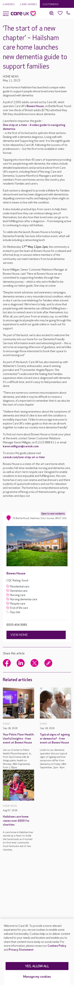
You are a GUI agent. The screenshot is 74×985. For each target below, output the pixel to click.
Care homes (28, 4)
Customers (51, 4)
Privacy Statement (21, 950)
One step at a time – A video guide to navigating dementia (34, 127)
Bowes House (35, 106)
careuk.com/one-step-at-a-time (24, 457)
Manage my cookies (37, 977)
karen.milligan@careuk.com (21, 446)
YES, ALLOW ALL (37, 966)
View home (19, 635)
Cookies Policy (57, 946)
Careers (9, 4)
